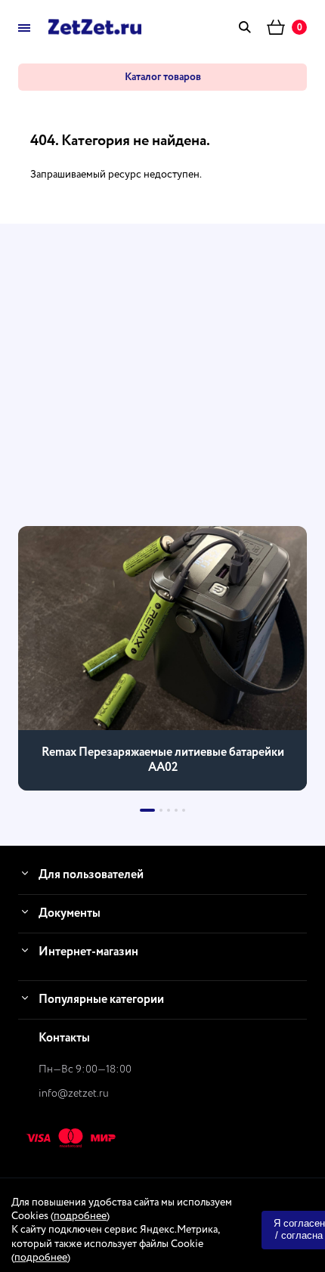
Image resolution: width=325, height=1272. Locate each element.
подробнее (80, 1216)
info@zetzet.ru (74, 1093)
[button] (147, 810)
